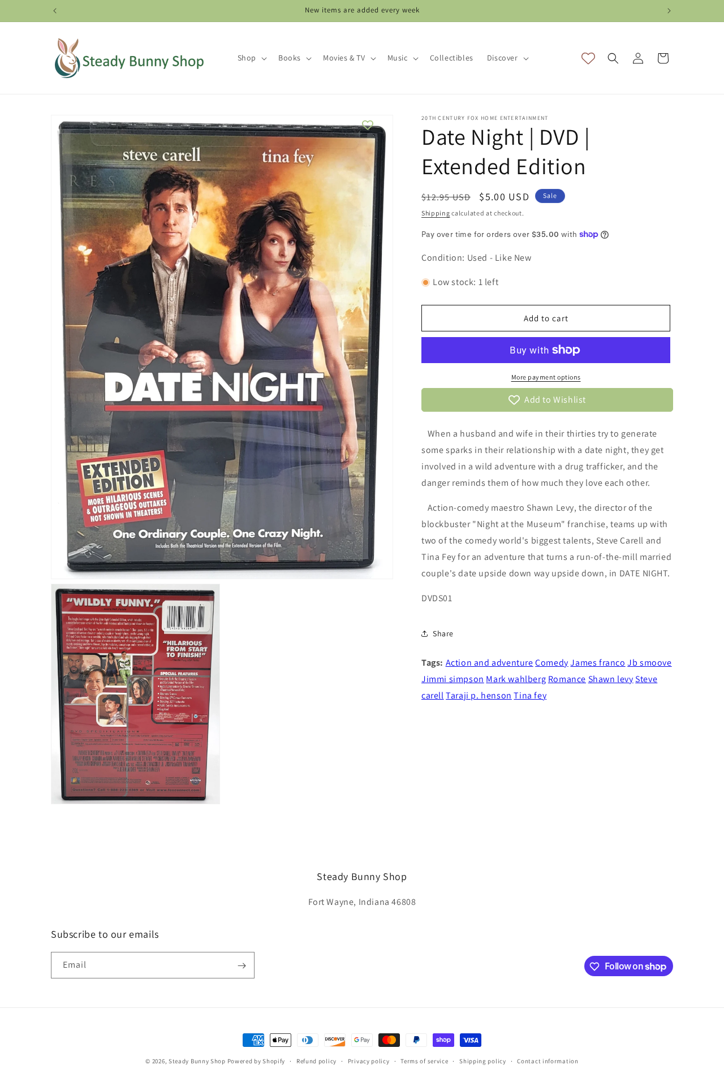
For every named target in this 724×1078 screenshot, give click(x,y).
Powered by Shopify (256, 1061)
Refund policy (316, 1060)
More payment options (546, 377)
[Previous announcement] (54, 10)
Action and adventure (489, 663)
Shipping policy (482, 1060)
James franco (597, 663)
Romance (567, 679)
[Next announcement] (669, 10)
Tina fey (530, 695)
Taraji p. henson (479, 695)
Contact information (547, 1060)
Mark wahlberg (516, 679)
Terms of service (424, 1060)
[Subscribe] (241, 965)
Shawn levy (611, 679)
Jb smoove (649, 663)
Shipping (435, 213)
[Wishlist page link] (588, 58)
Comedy (551, 663)
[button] (251, 58)
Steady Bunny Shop (197, 1061)
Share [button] (443, 633)
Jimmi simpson (452, 679)
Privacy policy (369, 1060)
